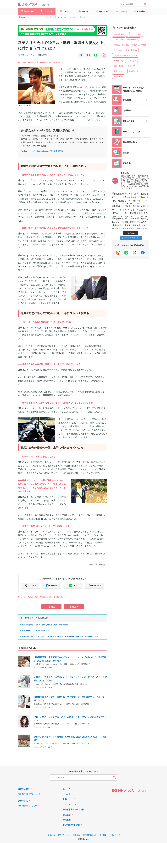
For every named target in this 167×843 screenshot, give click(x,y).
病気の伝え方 (60, 62)
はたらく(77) (119, 40)
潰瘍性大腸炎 (47, 62)
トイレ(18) (132, 61)
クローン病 (23, 801)
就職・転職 (34, 62)
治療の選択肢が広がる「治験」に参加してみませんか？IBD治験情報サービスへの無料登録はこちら (60, 636)
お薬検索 (67, 820)
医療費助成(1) (119, 61)
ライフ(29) (118, 50)
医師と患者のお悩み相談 (73, 809)
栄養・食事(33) (131, 50)
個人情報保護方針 (90, 835)
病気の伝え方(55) (139, 45)
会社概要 (103, 835)
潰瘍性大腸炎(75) (120, 34)
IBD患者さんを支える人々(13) (125, 55)
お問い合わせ (115, 835)
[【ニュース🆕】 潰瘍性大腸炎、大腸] (131, 223)
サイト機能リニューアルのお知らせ (35, 630)
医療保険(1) (133, 71)
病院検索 (67, 815)
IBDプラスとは (64, 835)
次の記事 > (74, 607)
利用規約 (76, 835)
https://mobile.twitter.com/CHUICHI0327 (46, 151)
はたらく (23, 62)
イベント (67, 794)
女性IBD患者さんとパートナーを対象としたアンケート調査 (45, 625)
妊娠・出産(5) (119, 66)
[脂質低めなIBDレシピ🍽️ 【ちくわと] (118, 198)
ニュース (67, 789)
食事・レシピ (68, 799)
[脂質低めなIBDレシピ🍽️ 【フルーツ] (118, 211)
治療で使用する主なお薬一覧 (29, 794)
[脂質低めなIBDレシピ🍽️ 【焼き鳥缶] (118, 223)
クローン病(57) (136, 34)
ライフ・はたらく (26, 55)
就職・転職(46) (133, 40)
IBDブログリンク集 (71, 825)
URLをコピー (95, 585)
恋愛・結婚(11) (119, 71)
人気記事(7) (118, 76)
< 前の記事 (51, 607)
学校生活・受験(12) (121, 45)
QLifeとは (51, 835)
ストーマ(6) (132, 66)
